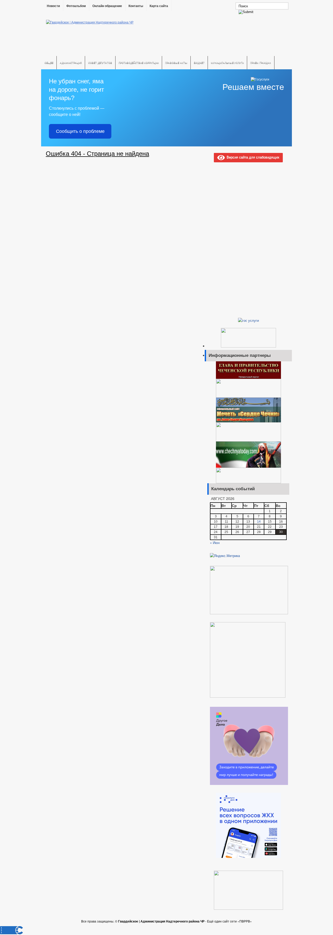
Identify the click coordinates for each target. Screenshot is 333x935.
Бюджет (199, 62)
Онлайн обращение (107, 6)
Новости (53, 6)
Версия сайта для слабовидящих (252, 156)
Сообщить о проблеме (80, 131)
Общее (48, 62)
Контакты (136, 6)
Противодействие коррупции (139, 62)
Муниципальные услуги (227, 62)
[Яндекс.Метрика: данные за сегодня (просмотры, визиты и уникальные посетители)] (225, 555)
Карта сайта (159, 6)
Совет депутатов (100, 62)
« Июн (215, 542)
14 (259, 521)
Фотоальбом (76, 6)
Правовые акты (176, 62)
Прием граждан (260, 62)
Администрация (71, 62)
